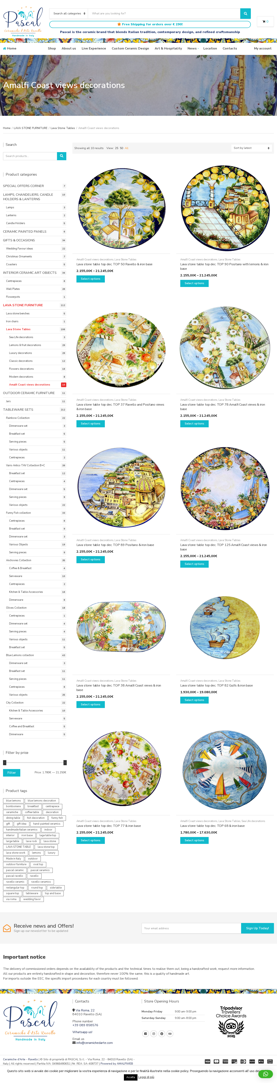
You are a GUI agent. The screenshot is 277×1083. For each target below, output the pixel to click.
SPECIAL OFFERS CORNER (23, 186)
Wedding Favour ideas (19, 248)
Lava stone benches (18, 313)
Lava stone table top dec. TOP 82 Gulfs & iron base (216, 685)
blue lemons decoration (42, 801)
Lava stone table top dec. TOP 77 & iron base (108, 826)
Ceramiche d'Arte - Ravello (20, 1059)
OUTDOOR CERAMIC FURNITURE (29, 393)
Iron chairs (12, 321)
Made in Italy (13, 859)
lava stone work (15, 853)
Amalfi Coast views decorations (95, 259)
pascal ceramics (40, 870)
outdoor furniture (16, 864)
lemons (36, 853)
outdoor (33, 859)
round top (37, 888)
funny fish (57, 818)
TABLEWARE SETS (18, 409)
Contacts (230, 48)
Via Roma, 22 (85, 1010)
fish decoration (36, 818)
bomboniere (13, 806)
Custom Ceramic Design (130, 48)
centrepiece (52, 806)
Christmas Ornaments (19, 256)
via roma (11, 899)
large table (12, 841)
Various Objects (18, 544)
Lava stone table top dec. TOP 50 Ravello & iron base (114, 264)
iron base (27, 835)
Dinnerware (16, 600)
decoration (52, 812)
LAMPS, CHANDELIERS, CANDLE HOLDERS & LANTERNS (28, 196)
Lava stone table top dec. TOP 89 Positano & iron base (115, 545)
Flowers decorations (21, 369)
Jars (8, 401)
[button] (265, 1074)
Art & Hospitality (168, 48)
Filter (12, 772)
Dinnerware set (18, 426)
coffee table (32, 812)
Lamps (10, 207)
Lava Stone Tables (63, 128)
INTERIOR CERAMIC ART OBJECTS (30, 273)
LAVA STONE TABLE (18, 847)
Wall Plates (13, 289)
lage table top (48, 835)
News (192, 48)
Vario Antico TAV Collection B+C (25, 465)
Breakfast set (17, 434)
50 (121, 148)
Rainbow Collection (18, 418)
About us (69, 48)
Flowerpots (13, 297)
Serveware (15, 576)
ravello (34, 876)
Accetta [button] (130, 1077)
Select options (90, 279)
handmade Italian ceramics (22, 830)
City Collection (15, 703)
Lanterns (11, 215)
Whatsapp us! (82, 1032)
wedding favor (32, 899)
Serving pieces (18, 442)
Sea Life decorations (253, 821)
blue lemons (13, 801)
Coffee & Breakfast (20, 568)
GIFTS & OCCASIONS (19, 240)
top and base (53, 893)
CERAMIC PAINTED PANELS (24, 231)
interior (10, 835)
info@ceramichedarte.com (94, 1043)
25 (116, 148)
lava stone (50, 841)
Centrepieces (14, 281)
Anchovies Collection (18, 560)
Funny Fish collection (18, 513)
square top (12, 893)
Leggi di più (146, 1077)
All (126, 148)
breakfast (33, 806)
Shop (52, 48)
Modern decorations (21, 377)
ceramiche (12, 812)
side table (56, 888)
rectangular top (15, 888)
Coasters (11, 264)
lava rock (31, 841)
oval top (38, 864)
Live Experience (94, 48)
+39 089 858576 (85, 1025)
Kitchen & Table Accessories (26, 592)
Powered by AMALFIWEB (117, 1064)
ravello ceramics (41, 882)
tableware (32, 893)
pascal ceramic (15, 870)
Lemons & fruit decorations (25, 345)
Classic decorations (21, 361)
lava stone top (46, 847)
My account (263, 48)
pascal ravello (14, 876)
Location (210, 48)
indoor (48, 830)
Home (11, 48)
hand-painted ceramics (46, 824)
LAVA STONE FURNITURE (30, 128)
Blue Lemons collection (20, 655)
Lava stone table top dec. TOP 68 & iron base (212, 826)
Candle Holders (15, 223)
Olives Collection (16, 608)
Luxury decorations (20, 353)
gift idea (21, 824)
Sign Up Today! (257, 928)
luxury (51, 853)
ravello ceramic (15, 882)
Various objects (18, 449)
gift (8, 824)
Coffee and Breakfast (21, 726)
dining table (13, 818)
